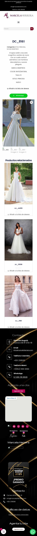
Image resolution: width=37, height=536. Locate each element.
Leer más (18, 211)
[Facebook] (14, 426)
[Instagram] (18, 426)
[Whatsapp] (27, 426)
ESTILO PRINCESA (20, 47)
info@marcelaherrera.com (23, 350)
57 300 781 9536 (20, 377)
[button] (18, 22)
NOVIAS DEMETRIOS (13, 49)
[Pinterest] (22, 426)
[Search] (32, 28)
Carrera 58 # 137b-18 (23, 342)
